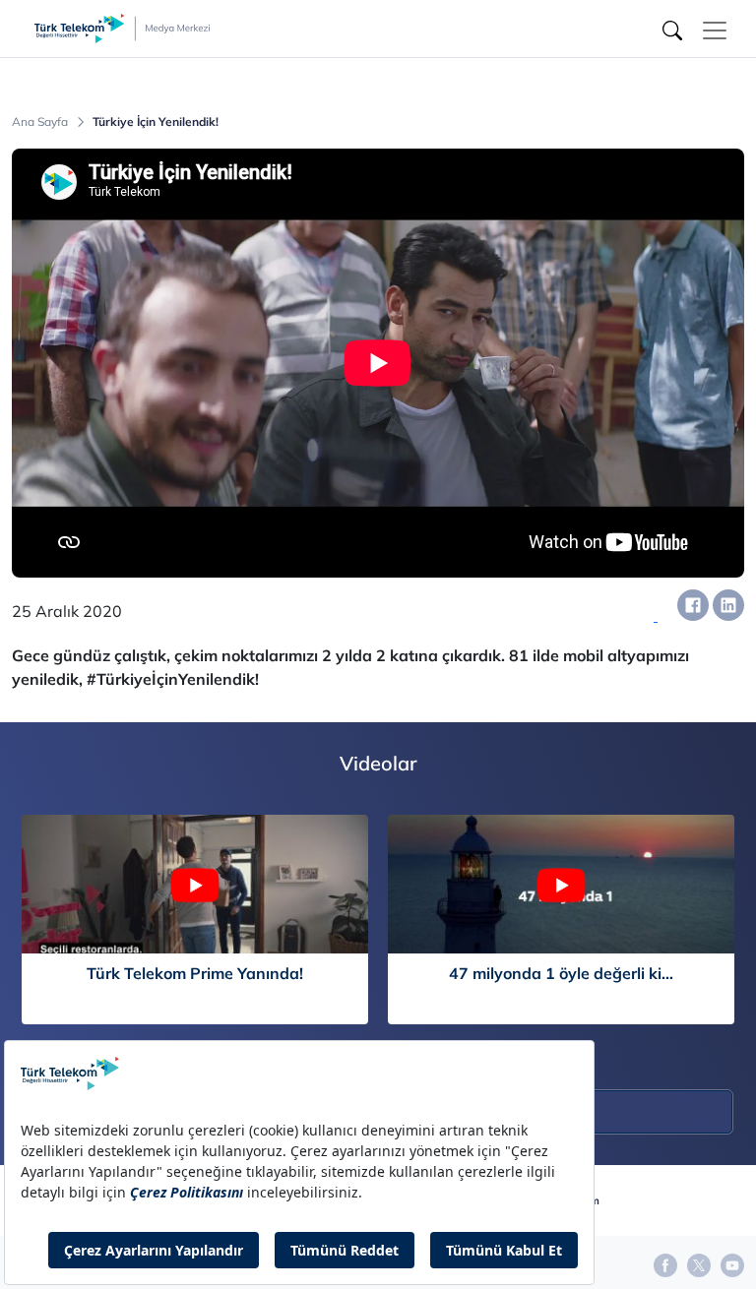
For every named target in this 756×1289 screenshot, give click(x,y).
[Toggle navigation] (714, 30)
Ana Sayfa (40, 122)
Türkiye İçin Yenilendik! (156, 122)
